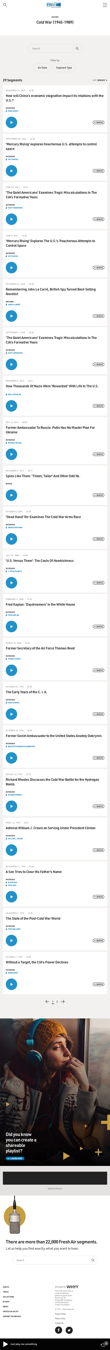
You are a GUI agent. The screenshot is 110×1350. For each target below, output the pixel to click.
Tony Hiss (12, 885)
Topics (6, 1292)
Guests (6, 1287)
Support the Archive (12, 1316)
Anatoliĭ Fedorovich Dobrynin (21, 746)
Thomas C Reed (14, 659)
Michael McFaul (15, 443)
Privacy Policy (60, 1314)
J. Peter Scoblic (15, 571)
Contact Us (59, 1323)
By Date (6, 1301)
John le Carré (14, 304)
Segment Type (64, 67)
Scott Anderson (15, 208)
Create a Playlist (10, 1311)
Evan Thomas (13, 702)
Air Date (42, 67)
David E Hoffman (15, 527)
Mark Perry (13, 973)
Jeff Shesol (13, 159)
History (55, 17)
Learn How (16, 1158)
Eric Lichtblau (14, 394)
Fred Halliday (14, 929)
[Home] (55, 5)
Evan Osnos (13, 111)
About (5, 1306)
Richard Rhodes (15, 795)
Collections (8, 1297)
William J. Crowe (15, 838)
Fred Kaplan (13, 615)
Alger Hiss (12, 882)
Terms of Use (60, 1318)
